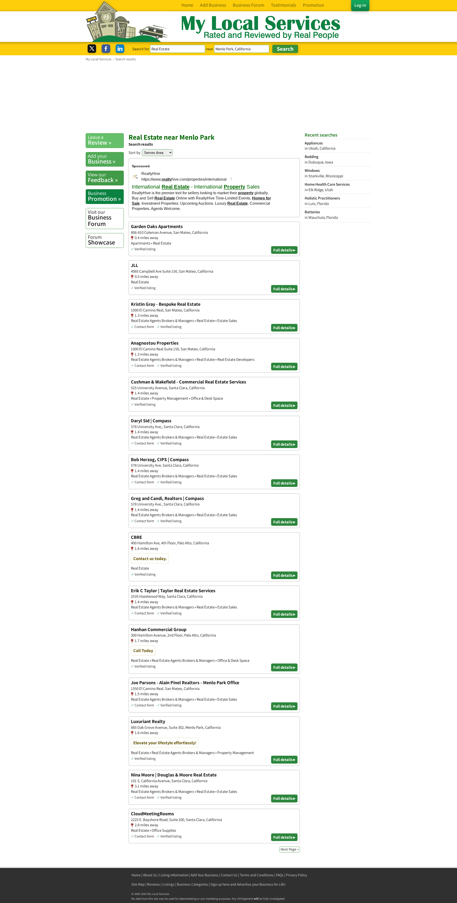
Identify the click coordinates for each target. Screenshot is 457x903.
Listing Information (173, 875)
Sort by (134, 152)
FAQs (279, 875)
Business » (101, 159)
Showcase (101, 240)
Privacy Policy (296, 875)
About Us (150, 875)
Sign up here (219, 884)
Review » (99, 140)
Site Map (138, 884)
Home (136, 875)
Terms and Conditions (256, 875)
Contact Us (229, 875)
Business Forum (99, 218)
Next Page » (290, 849)
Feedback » (103, 177)
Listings (168, 884)
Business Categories (192, 884)
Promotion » (104, 196)
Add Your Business (205, 875)
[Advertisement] (228, 97)
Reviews (153, 884)
